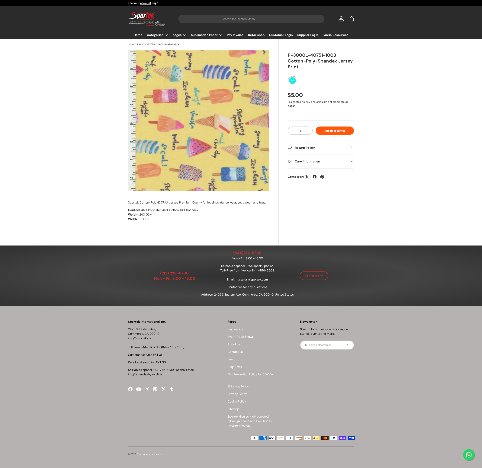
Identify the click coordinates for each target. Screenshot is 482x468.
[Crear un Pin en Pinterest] (322, 177)
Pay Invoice (235, 35)
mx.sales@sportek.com (252, 279)
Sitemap (233, 409)
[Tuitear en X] (307, 177)
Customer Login (281, 35)
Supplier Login (307, 35)
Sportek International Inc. (150, 454)
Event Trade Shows (241, 337)
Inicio (131, 44)
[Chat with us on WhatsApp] (468, 454)
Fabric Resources (336, 35)
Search (232, 359)
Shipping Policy (238, 386)
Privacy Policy (237, 394)
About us (234, 344)
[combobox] (251, 19)
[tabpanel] (198, 214)
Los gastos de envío (300, 102)
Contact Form (314, 275)
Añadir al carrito (334, 130)
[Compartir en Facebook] (314, 177)
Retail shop (256, 35)
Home (138, 35)
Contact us (235, 352)
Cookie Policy (237, 401)
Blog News (235, 367)
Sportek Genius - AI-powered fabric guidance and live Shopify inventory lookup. (250, 421)
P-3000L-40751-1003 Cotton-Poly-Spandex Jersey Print (159, 44)
